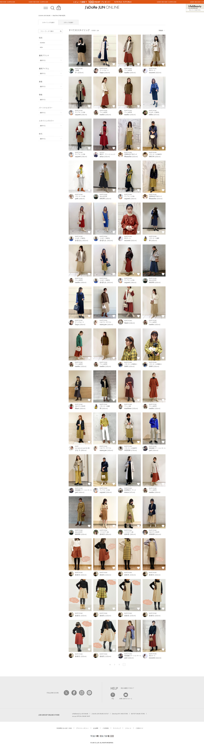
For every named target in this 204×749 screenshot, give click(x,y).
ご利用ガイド (139, 728)
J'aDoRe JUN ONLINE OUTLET (100, 714)
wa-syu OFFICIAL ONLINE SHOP (81, 716)
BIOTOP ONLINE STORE (138, 714)
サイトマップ (117, 728)
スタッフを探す (68, 22)
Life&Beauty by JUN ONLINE (80, 714)
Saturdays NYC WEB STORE (120, 714)
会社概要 (95, 728)
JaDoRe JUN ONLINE (102, 7)
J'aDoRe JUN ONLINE (44, 15)
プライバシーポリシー (82, 728)
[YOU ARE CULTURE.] (102, 736)
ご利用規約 (105, 728)
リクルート (128, 728)
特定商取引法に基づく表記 (64, 728)
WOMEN (42, 43)
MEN (41, 47)
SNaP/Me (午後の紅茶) (59, 15)
